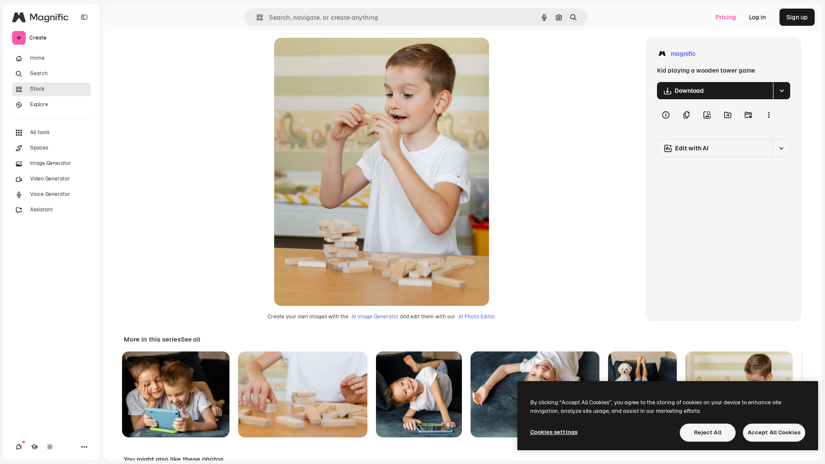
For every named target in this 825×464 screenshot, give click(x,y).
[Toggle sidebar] (84, 17)
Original (329, 54)
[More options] (768, 114)
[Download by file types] (781, 90)
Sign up (797, 17)
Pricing (725, 17)
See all (190, 339)
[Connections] (19, 447)
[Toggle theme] (50, 447)
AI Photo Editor (476, 316)
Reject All (707, 432)
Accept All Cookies (774, 432)
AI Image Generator (375, 316)
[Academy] (34, 447)
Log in (757, 17)
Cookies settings (554, 432)
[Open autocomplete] (256, 17)
